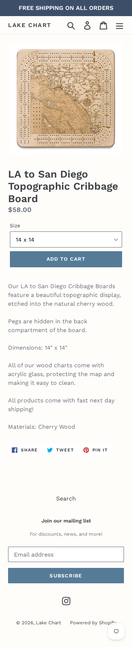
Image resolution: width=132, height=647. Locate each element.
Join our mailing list (66, 521)
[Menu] (119, 25)
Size (15, 225)
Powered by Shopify (93, 622)
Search (66, 498)
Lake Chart (29, 25)
